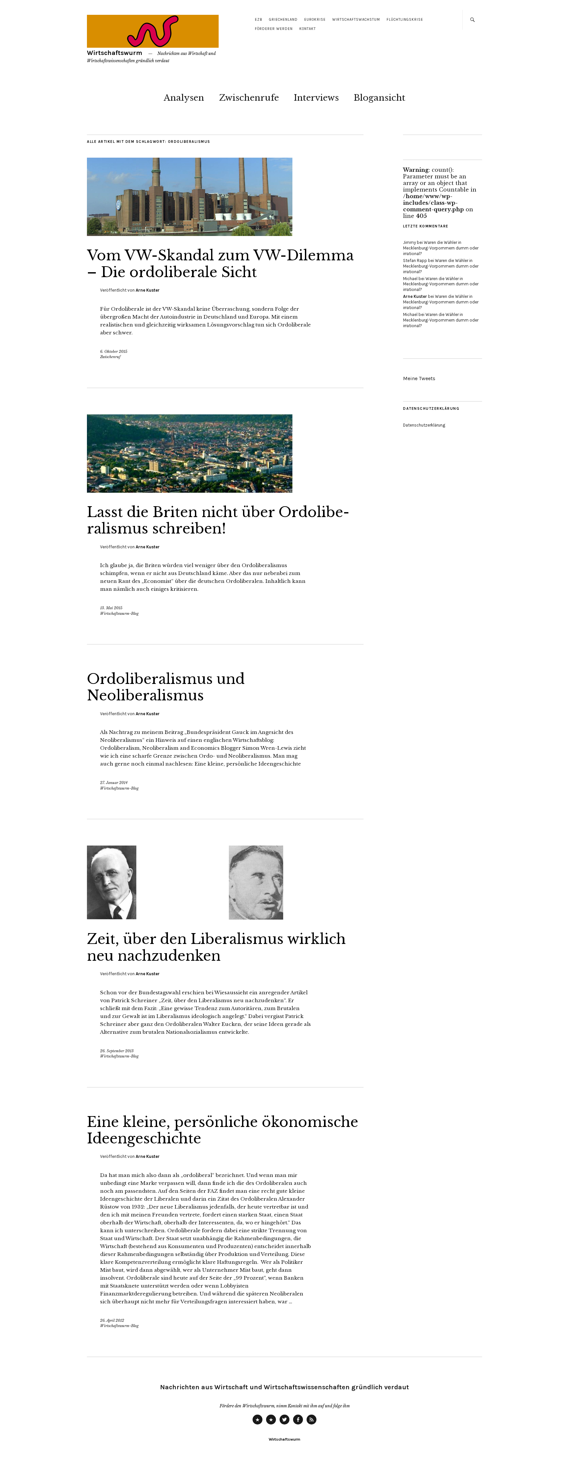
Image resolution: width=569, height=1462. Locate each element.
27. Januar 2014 (113, 782)
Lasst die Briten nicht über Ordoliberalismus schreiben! (218, 520)
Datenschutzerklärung (424, 425)
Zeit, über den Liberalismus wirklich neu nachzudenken (216, 947)
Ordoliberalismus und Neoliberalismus (166, 687)
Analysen (184, 97)
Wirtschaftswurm (114, 53)
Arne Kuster (148, 290)
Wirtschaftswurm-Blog (119, 613)
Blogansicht (379, 97)
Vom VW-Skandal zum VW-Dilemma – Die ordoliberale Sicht (220, 263)
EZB (258, 19)
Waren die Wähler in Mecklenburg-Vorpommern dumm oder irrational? (440, 248)
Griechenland (283, 19)
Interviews (316, 97)
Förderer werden (274, 29)
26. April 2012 (112, 1320)
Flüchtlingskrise (405, 19)
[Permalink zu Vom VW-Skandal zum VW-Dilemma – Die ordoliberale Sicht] (189, 234)
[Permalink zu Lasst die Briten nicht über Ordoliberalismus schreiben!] (189, 490)
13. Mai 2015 (111, 608)
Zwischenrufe (249, 97)
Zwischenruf (110, 356)
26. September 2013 (117, 1051)
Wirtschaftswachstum (356, 19)
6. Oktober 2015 (113, 351)
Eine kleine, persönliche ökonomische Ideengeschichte (222, 1130)
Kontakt (307, 29)
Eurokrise (315, 19)
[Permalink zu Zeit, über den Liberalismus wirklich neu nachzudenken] (185, 917)
